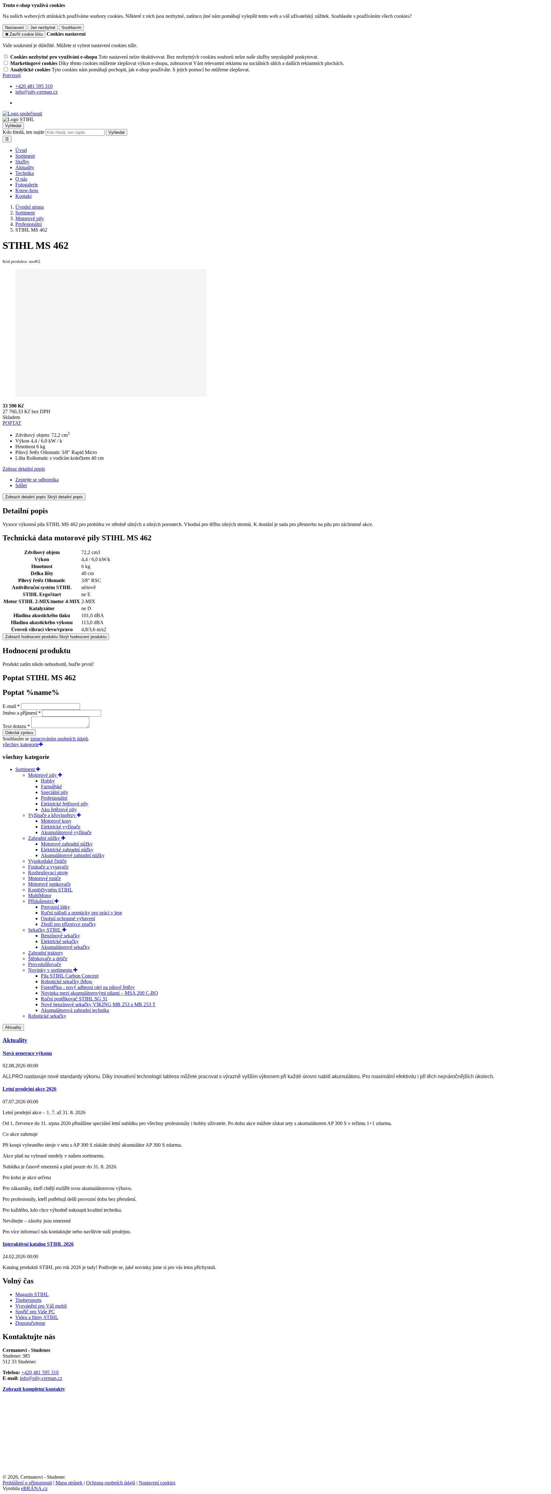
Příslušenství (41, 901)
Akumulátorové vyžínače (66, 832)
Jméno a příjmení (20, 713)
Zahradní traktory (45, 953)
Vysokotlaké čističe (47, 861)
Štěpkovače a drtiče (47, 958)
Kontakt (23, 196)
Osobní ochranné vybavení (68, 918)
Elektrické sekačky (60, 941)
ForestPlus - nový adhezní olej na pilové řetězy (88, 987)
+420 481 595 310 (40, 1372)
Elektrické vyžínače (60, 826)
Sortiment (25, 156)
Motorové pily (43, 775)
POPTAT (12, 423)
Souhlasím (71, 27)
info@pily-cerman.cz (41, 1378)
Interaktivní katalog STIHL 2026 (38, 1244)
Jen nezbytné (42, 27)
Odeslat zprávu (19, 732)
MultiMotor (39, 895)
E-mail (9, 706)
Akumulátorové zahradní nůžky (73, 855)
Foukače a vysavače (48, 867)
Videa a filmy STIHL (36, 1317)
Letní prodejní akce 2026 (29, 1089)
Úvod (21, 150)
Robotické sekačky (47, 1016)
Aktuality (24, 167)
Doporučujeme (30, 1323)
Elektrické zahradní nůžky (67, 849)
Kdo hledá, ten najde (23, 132)
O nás (21, 179)
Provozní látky (55, 907)
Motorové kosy (56, 821)
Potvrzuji (12, 75)
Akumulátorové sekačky (65, 947)
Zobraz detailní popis (24, 469)
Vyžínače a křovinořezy (52, 815)
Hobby (48, 780)
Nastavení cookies (157, 1482)
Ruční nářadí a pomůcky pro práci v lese (81, 912)
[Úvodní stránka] (22, 113)
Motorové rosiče (44, 878)
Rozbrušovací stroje (48, 872)
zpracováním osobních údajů (59, 738)
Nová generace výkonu (27, 1053)
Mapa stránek (69, 1482)
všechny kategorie (21, 744)
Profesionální (54, 798)
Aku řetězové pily (59, 809)
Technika (24, 173)
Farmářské (51, 786)
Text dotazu (14, 726)
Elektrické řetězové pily (64, 803)
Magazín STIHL (32, 1294)
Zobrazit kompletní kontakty (34, 1389)
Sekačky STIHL (45, 930)
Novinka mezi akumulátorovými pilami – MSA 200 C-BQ (99, 993)
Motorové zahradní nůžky (67, 844)
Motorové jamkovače (49, 884)
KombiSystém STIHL (50, 889)
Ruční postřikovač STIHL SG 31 (74, 998)
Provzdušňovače (44, 964)
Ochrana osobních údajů (110, 1482)
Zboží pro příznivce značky (68, 924)
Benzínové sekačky (60, 935)
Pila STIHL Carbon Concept (70, 975)
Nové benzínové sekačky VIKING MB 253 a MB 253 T (98, 1004)
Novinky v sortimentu (50, 970)
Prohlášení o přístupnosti (27, 1482)
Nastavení (14, 27)
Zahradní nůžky (44, 838)
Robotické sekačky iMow (66, 981)
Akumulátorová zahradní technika (75, 1010)
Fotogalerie (26, 184)
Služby (22, 161)
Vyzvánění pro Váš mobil (41, 1306)
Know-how (27, 190)
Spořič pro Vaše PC (35, 1311)
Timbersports (28, 1300)
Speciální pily (54, 792)
